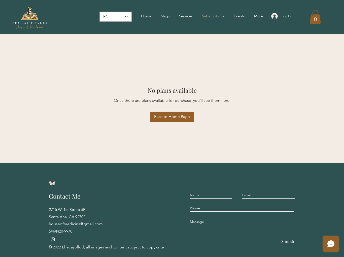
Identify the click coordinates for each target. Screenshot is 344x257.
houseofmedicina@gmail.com (76, 223)
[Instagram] (52, 239)
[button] (315, 17)
